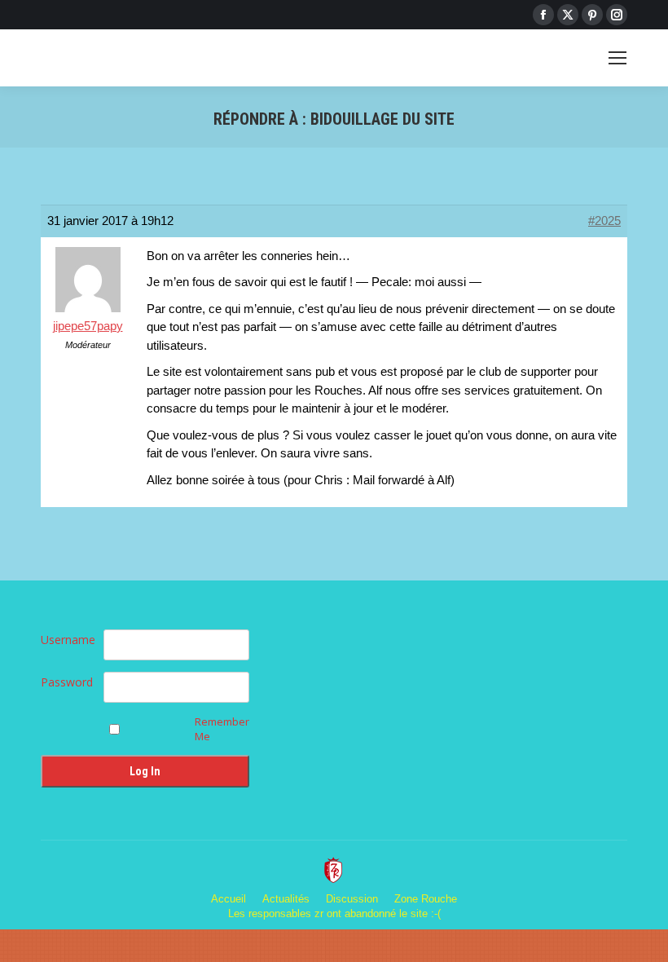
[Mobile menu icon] (617, 58)
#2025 (604, 220)
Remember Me (222, 729)
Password (67, 682)
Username (68, 639)
